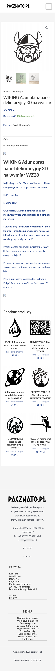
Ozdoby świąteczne (27, 618)
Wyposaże (21, 628)
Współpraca (15, 576)
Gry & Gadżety (27, 631)
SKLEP (12, 595)
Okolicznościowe (27, 633)
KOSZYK (13, 598)
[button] (46, 28)
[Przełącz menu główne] (49, 6)
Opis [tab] (5, 139)
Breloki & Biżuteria (28, 636)
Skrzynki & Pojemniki (27, 626)
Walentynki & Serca (27, 620)
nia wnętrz (33, 628)
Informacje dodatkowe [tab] (15, 145)
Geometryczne (28, 623)
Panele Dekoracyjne (13, 91)
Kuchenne (27, 639)
